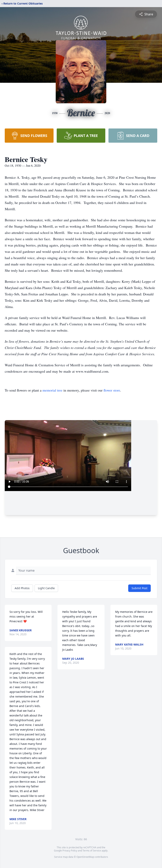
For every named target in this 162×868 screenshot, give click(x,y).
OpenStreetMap (85, 857)
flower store (112, 390)
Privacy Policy (69, 850)
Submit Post (139, 588)
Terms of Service (92, 850)
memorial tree (52, 390)
